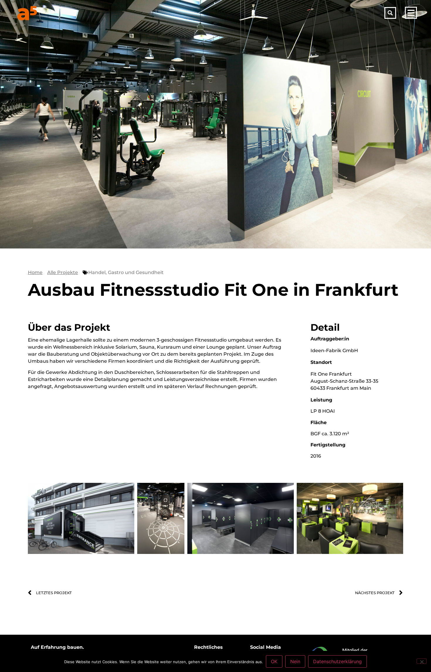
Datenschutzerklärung (337, 661)
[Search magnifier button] (390, 13)
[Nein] (422, 661)
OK (274, 661)
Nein (295, 661)
